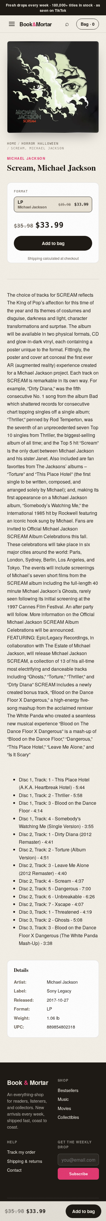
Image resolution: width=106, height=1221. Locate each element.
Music (63, 1099)
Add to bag (53, 243)
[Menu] (11, 24)
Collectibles (68, 1117)
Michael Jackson (26, 158)
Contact (14, 1170)
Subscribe (78, 1174)
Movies (64, 1108)
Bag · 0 (88, 24)
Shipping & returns (24, 1161)
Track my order (21, 1152)
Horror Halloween (40, 144)
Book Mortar (35, 24)
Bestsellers (68, 1090)
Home (11, 144)
